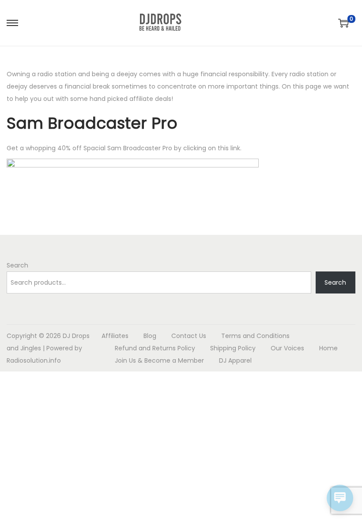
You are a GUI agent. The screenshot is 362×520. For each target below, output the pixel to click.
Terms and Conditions (255, 335)
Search (17, 265)
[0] (343, 23)
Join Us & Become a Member (159, 360)
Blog (149, 335)
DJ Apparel (235, 360)
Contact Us (188, 335)
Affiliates (115, 335)
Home (328, 348)
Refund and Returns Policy (155, 348)
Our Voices (287, 348)
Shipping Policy (233, 348)
